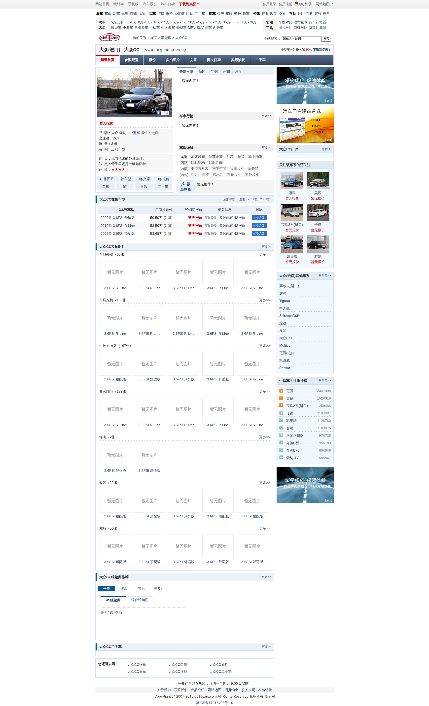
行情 (160, 14)
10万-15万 (161, 22)
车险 (229, 14)
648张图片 (106, 179)
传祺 (317, 225)
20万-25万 (196, 22)
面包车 (218, 28)
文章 (193, 60)
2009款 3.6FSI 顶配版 (118, 233)
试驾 (124, 14)
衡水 (123, 589)
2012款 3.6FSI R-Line (118, 226)
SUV (200, 28)
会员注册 (285, 4)
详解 (177, 671)
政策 (273, 14)
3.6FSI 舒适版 (149, 379)
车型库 (166, 38)
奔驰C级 (292, 443)
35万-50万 (231, 22)
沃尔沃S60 (294, 435)
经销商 (118, 4)
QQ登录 (305, 4)
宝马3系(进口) (292, 225)
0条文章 (144, 179)
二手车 (200, 14)
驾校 (237, 14)
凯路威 (284, 360)
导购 (214, 71)
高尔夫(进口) (289, 286)
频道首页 (107, 60)
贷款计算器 (317, 28)
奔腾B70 (292, 450)
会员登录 (269, 4)
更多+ (158, 589)
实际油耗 (238, 60)
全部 (159, 50)
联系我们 (181, 690)
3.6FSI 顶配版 (115, 379)
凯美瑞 (292, 256)
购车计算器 (317, 22)
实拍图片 (173, 60)
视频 (141, 14)
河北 (141, 589)
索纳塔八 (293, 458)
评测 (226, 71)
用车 (238, 71)
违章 (326, 14)
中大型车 (168, 28)
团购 (189, 14)
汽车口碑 (168, 4)
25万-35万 (214, 22)
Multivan (285, 345)
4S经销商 (113, 600)
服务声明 (248, 690)
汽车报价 (150, 4)
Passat (284, 368)
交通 (282, 14)
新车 (116, 14)
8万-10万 (145, 22)
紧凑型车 (141, 28)
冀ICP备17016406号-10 (214, 703)
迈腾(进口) (287, 353)
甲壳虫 (284, 308)
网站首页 (102, 4)
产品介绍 (198, 690)
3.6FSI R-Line (115, 288)
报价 (169, 14)
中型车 (154, 28)
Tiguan (284, 301)
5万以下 (117, 22)
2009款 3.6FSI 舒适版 (118, 218)
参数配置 (132, 60)
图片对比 (285, 28)
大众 (114, 133)
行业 (265, 14)
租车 (246, 14)
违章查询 (301, 22)
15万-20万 (179, 22)
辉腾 (282, 293)
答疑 (318, 14)
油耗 (124, 187)
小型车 (128, 28)
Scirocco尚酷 (289, 316)
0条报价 (163, 179)
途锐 (282, 323)
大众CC (181, 38)
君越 (317, 256)
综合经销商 (139, 600)
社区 (301, 14)
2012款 (169, 50)
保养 (220, 14)
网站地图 (323, 4)
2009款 (181, 50)
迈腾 (292, 193)
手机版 (133, 4)
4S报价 (239, 218)
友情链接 (265, 690)
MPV (191, 28)
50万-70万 (248, 22)
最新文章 (186, 72)
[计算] (168, 218)
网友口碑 (214, 60)
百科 (309, 14)
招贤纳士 (231, 690)
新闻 (202, 71)
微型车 (116, 28)
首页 (153, 38)
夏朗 (282, 331)
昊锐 (317, 193)
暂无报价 (106, 123)
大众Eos (285, 338)
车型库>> (325, 275)
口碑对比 (301, 28)
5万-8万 (131, 22)
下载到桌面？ (322, 49)
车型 (108, 14)
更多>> (266, 116)
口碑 (133, 14)
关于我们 (164, 690)
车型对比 (285, 22)
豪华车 (181, 28)
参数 (144, 187)
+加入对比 (259, 218)
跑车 (208, 28)
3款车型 (125, 179)
